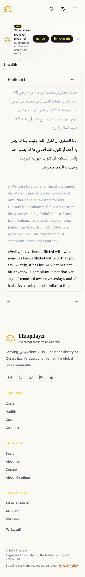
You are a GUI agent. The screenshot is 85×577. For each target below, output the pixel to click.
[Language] (63, 9)
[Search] (51, 9)
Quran (10, 403)
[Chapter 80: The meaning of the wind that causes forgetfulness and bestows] (76, 301)
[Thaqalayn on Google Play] (41, 377)
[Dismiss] (78, 39)
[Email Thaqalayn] (30, 377)
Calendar (13, 428)
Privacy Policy (68, 565)
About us (13, 461)
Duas (9, 420)
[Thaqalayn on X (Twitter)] (20, 377)
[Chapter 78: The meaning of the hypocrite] (8, 301)
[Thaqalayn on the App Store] (51, 377)
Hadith (11, 411)
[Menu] (75, 9)
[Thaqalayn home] (9, 9)
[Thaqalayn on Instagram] (10, 377)
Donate (11, 469)
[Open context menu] (72, 79)
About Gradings (18, 477)
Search (11, 453)
